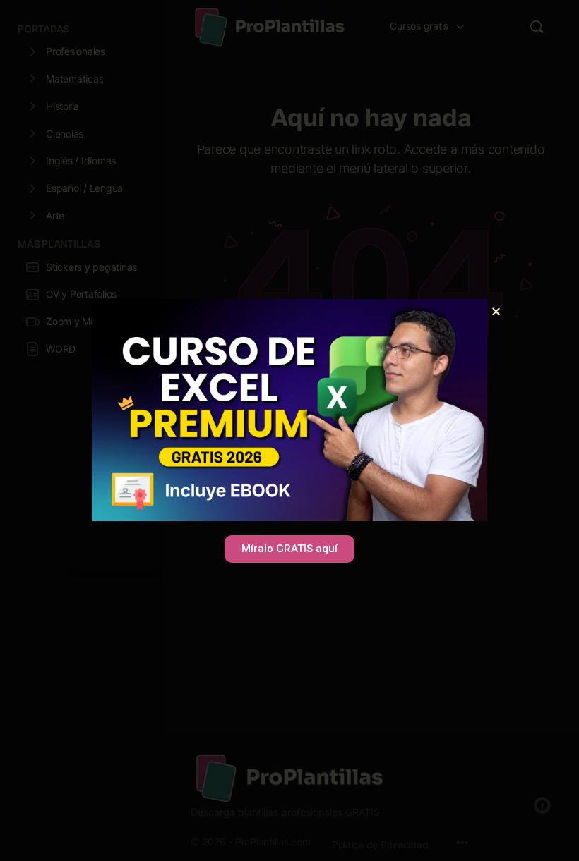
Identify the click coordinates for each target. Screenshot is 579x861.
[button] (496, 311)
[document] (289, 430)
